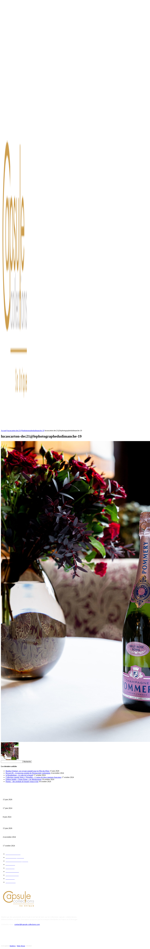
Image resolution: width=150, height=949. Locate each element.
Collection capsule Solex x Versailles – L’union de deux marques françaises (33, 777)
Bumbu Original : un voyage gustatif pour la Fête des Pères (27, 771)
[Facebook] (17, 120)
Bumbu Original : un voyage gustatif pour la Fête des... (20, 796)
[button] (112, 427)
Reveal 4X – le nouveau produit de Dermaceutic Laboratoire (28, 773)
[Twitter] (23, 120)
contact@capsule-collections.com (27, 924)
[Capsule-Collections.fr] (19, 273)
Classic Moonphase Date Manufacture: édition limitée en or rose (23, 813)
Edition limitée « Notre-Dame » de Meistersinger (24, 779)
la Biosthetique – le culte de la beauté (19, 775)
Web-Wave (21, 946)
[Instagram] (20, 120)
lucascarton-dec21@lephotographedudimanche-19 (25, 431)
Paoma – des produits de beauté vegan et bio (22, 782)
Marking (12, 946)
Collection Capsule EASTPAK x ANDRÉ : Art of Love (19, 805)
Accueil (4, 431)
